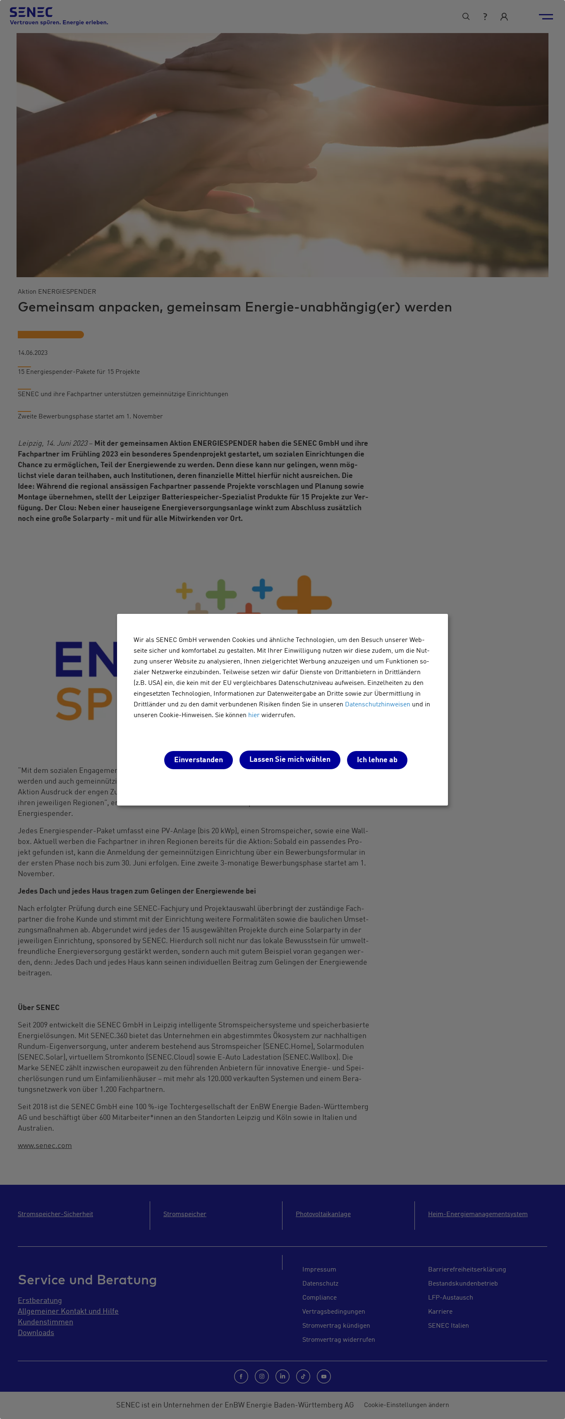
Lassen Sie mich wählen (289, 759)
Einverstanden (198, 760)
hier (254, 715)
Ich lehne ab (377, 760)
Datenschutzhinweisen (377, 704)
